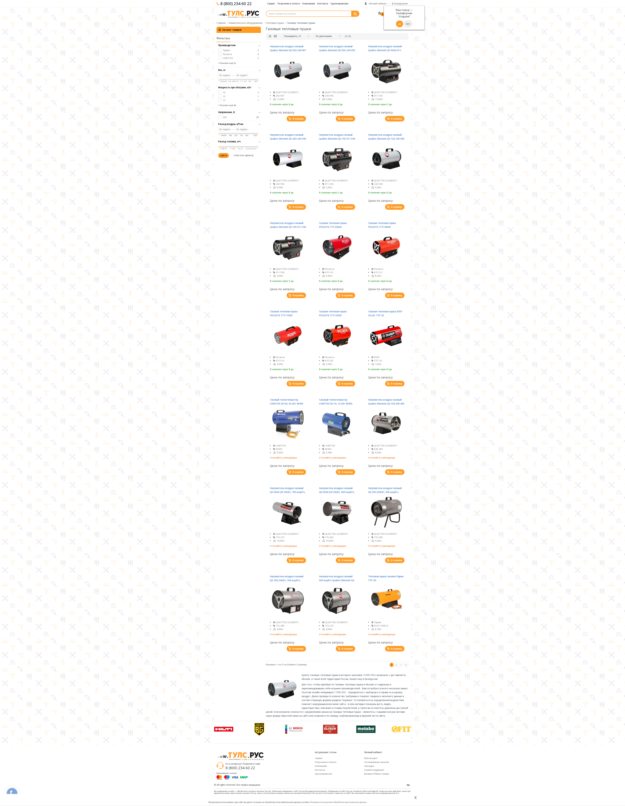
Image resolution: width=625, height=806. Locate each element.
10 (224, 92)
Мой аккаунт (371, 758)
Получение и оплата (288, 3)
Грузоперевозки (339, 3)
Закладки (369, 765)
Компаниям (308, 3)
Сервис (271, 3)
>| (406, 664)
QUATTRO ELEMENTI (287, 92)
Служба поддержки (374, 769)
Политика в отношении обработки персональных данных (338, 802)
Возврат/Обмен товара (376, 773)
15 (224, 100)
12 (224, 96)
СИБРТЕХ (228, 58)
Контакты (322, 3)
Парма (226, 50)
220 (225, 117)
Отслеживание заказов (376, 762)
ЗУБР (377, 357)
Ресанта (227, 54)
